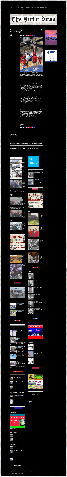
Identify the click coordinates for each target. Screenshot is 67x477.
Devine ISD (29, 402)
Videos (27, 9)
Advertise (31, 9)
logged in (15, 135)
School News (12, 7)
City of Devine (30, 400)
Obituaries (17, 7)
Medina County (30, 403)
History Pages (23, 9)
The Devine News (12, 473)
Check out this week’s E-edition (15, 10)
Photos (21, 7)
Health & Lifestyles (33, 7)
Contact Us (42, 7)
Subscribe (35, 9)
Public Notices (40, 9)
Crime (38, 7)
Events (46, 7)
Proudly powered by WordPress (19, 473)
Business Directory (27, 7)
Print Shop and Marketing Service (26, 10)
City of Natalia (30, 401)
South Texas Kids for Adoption (15, 9)
